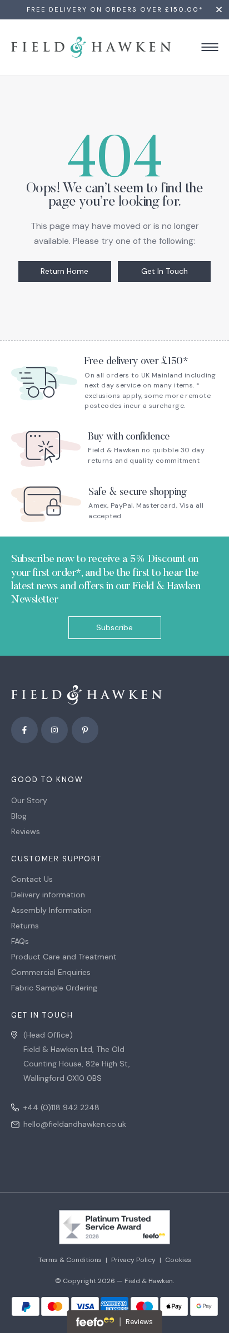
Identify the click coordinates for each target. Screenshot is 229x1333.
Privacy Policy (133, 1259)
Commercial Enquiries (51, 972)
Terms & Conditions (70, 1259)
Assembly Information (51, 910)
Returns (25, 926)
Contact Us (32, 879)
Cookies (178, 1259)
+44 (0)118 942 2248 (61, 1107)
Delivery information (48, 895)
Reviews (25, 831)
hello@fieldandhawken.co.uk (74, 1124)
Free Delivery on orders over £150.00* (115, 10)
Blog (19, 816)
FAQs (20, 941)
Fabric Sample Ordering (54, 988)
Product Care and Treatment (64, 957)
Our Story (29, 800)
